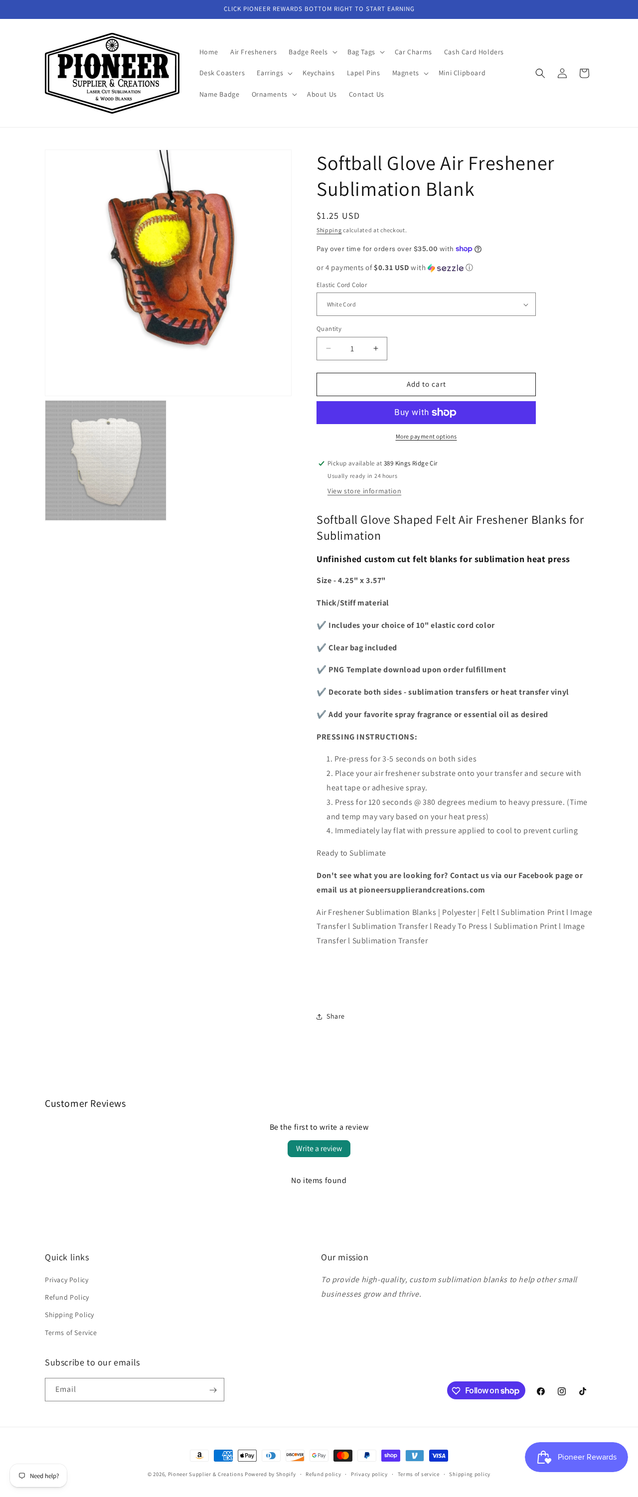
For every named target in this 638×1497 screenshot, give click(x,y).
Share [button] (335, 1016)
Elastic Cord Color (342, 285)
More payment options (426, 436)
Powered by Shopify (270, 1474)
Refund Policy (67, 1297)
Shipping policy (469, 1473)
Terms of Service (71, 1332)
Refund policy (323, 1473)
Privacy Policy (66, 1279)
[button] (312, 51)
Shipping (329, 230)
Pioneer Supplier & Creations (206, 1474)
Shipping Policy (69, 1315)
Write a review (319, 1148)
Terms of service (419, 1473)
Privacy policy (369, 1473)
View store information (364, 490)
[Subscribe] (213, 1390)
